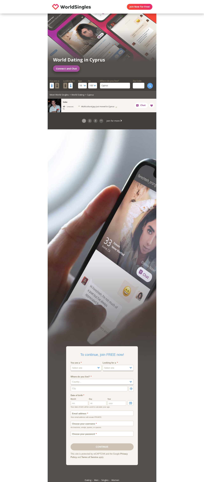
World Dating (77, 94)
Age (80, 81)
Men (96, 480)
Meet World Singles (59, 94)
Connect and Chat (66, 68)
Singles (105, 480)
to (89, 81)
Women (115, 480)
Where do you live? (109, 81)
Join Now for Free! (140, 6)
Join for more (113, 120)
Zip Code (137, 81)
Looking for (69, 81)
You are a (54, 81)
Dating (88, 480)
